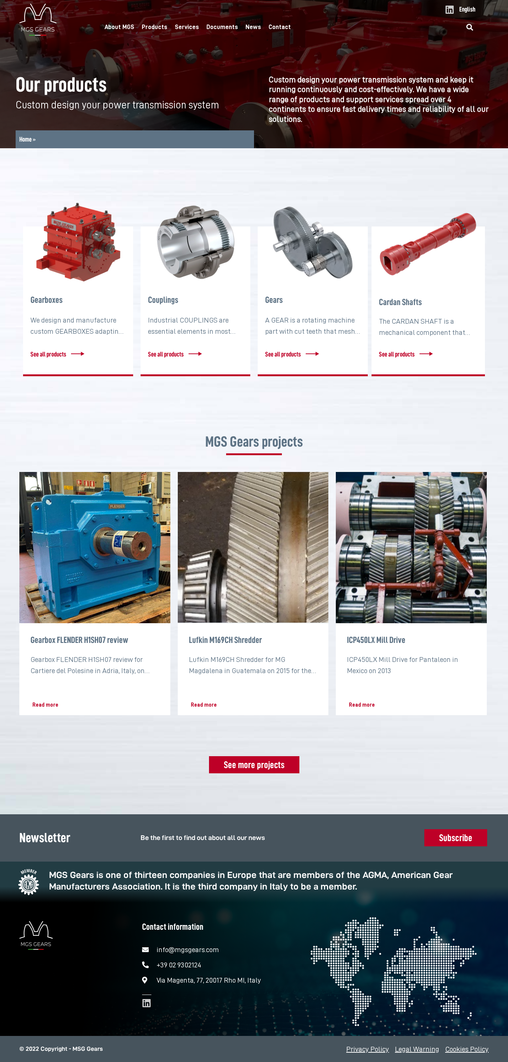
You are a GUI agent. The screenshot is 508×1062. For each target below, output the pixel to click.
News (253, 27)
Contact (280, 27)
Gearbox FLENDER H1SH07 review (79, 639)
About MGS (119, 27)
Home (25, 139)
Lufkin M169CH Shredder (225, 639)
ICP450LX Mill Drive (376, 639)
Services (187, 27)
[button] (470, 27)
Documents (222, 27)
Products (154, 27)
